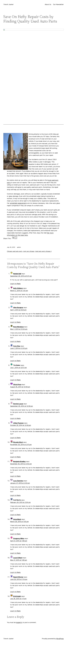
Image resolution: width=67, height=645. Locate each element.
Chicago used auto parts (14, 251)
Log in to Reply (15, 283)
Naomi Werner (18, 577)
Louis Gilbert (17, 558)
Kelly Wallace (18, 288)
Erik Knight (17, 596)
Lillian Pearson (18, 423)
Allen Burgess (18, 307)
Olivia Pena (17, 384)
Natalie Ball (17, 274)
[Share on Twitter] (13, 237)
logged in (19, 622)
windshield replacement (18, 203)
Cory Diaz (16, 346)
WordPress (60, 638)
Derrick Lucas (18, 404)
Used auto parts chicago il (43, 251)
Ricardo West (18, 442)
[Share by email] (16, 237)
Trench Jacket (8, 4)
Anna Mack (17, 519)
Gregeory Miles (18, 538)
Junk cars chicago (28, 251)
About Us (48, 4)
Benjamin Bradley (19, 461)
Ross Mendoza (18, 327)
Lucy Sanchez (18, 481)
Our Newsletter (58, 4)
